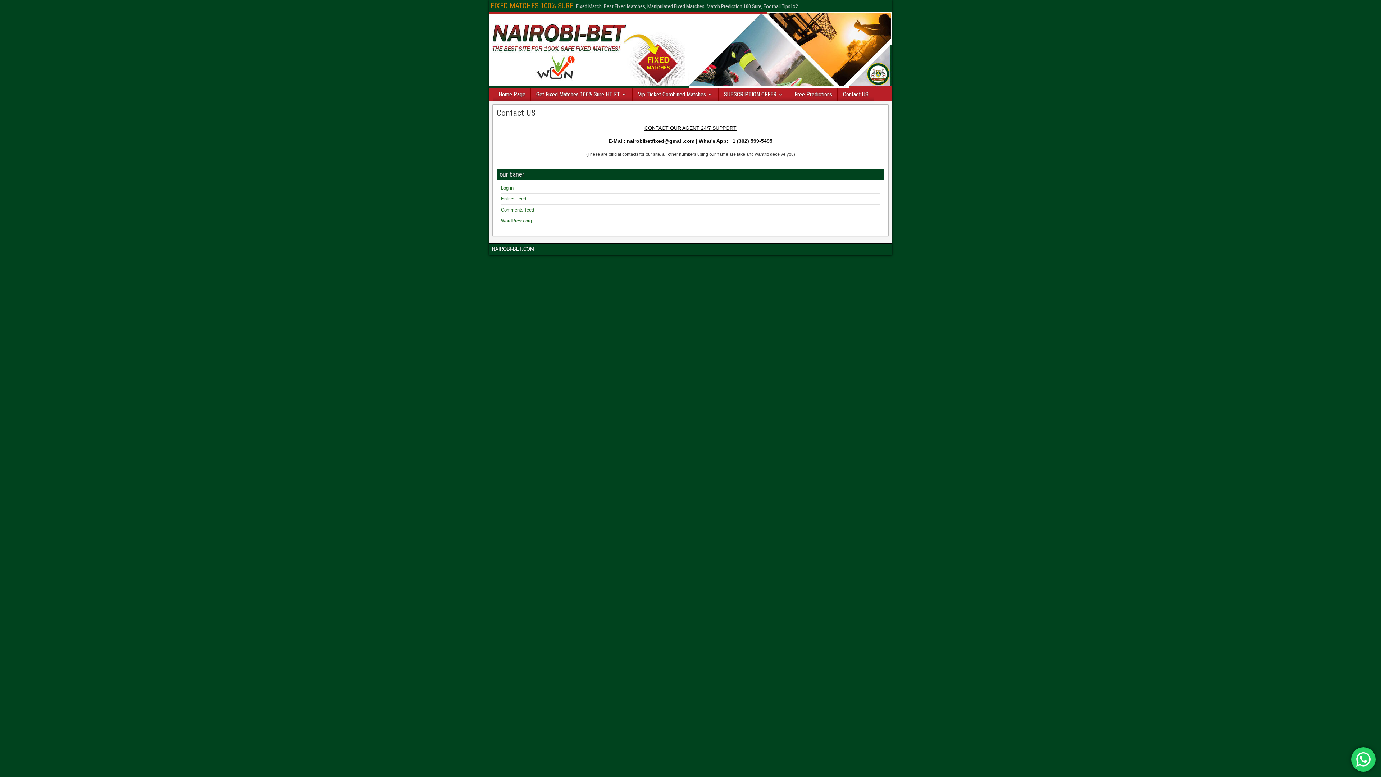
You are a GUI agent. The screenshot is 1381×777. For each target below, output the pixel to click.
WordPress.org (516, 220)
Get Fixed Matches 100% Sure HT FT (578, 94)
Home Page (511, 94)
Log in (507, 188)
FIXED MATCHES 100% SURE (532, 5)
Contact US (856, 94)
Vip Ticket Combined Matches (672, 94)
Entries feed (513, 198)
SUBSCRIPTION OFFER (750, 94)
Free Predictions (813, 94)
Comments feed (517, 210)
